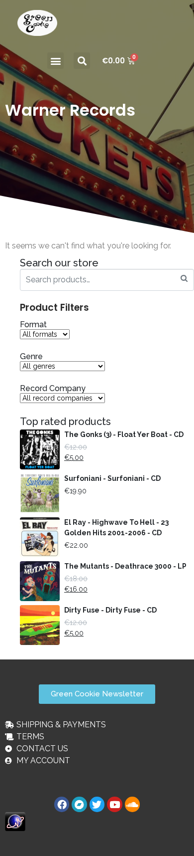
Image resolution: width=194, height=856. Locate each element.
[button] (55, 60)
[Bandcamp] (79, 804)
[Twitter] (97, 804)
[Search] (184, 278)
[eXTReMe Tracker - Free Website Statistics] (15, 821)
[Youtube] (114, 804)
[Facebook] (61, 804)
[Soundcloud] (132, 804)
